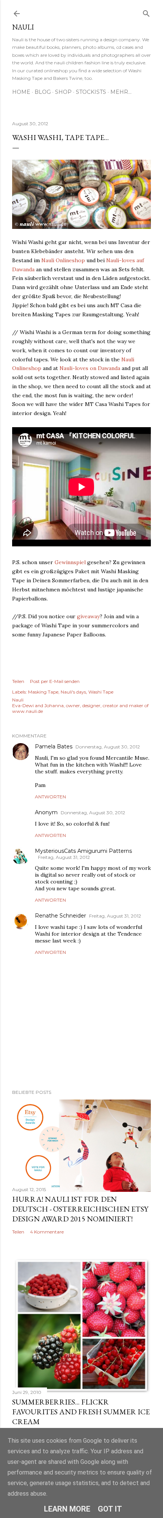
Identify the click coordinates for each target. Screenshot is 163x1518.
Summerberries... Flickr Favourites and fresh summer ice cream (81, 1411)
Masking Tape (43, 692)
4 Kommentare (47, 1232)
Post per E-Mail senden (55, 681)
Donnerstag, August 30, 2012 (107, 747)
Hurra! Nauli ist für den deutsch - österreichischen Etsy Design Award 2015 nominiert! (80, 1209)
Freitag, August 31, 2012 (64, 857)
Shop (63, 92)
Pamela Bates (53, 746)
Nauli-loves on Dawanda (90, 368)
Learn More (67, 1508)
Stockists (91, 92)
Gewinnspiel (70, 562)
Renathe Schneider (60, 915)
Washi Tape (100, 692)
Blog (42, 92)
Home (21, 92)
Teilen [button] (18, 681)
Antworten (50, 796)
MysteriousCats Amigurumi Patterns (83, 851)
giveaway (88, 616)
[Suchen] (146, 12)
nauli (23, 27)
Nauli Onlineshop (63, 260)
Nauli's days (73, 692)
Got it (110, 1508)
